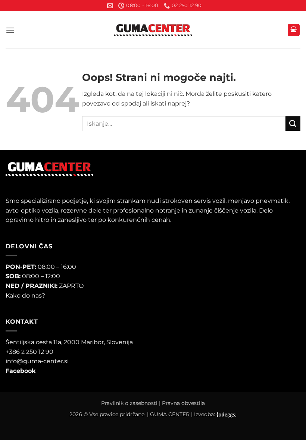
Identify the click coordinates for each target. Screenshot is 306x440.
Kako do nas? (25, 295)
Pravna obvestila (183, 403)
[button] (10, 30)
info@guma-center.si (37, 361)
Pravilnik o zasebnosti (129, 403)
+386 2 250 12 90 (29, 351)
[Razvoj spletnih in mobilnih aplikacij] (226, 415)
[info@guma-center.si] (110, 5)
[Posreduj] (292, 123)
